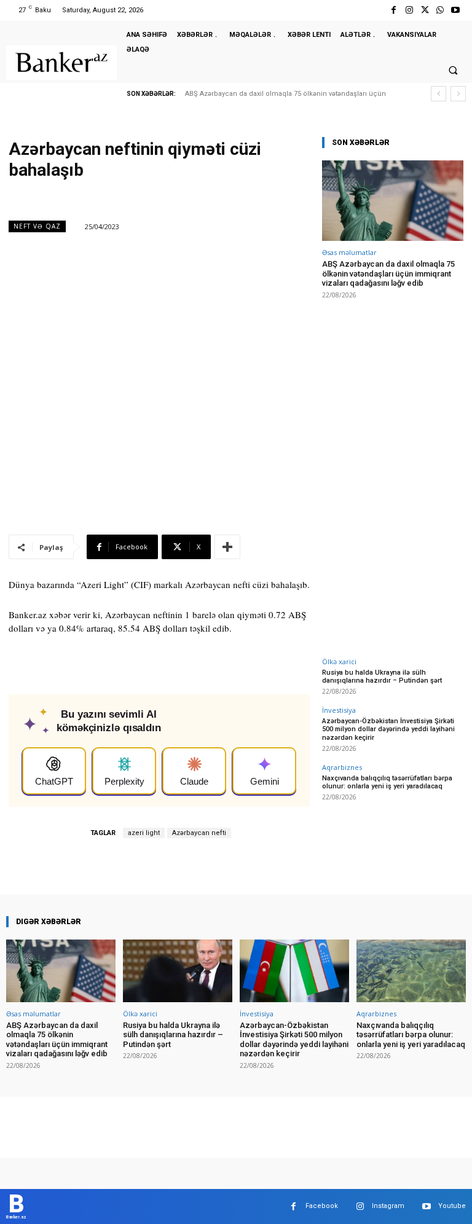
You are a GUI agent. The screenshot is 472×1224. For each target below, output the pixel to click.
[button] (453, 70)
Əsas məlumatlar (349, 252)
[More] (227, 547)
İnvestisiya (339, 710)
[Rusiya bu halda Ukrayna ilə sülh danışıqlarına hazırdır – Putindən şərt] (177, 971)
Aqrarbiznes (342, 767)
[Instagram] (409, 10)
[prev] (438, 93)
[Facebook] (393, 10)
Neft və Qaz (37, 226)
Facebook (321, 1206)
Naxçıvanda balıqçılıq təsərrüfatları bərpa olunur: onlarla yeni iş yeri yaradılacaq (387, 782)
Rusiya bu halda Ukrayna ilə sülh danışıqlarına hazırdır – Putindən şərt (382, 677)
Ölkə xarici (339, 661)
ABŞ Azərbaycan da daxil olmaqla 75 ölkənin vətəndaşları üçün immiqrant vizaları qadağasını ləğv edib (388, 273)
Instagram (388, 1206)
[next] (458, 93)
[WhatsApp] (440, 10)
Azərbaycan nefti (199, 833)
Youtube (452, 1206)
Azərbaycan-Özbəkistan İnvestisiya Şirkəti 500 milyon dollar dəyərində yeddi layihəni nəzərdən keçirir (388, 729)
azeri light (144, 833)
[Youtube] (455, 10)
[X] (424, 10)
